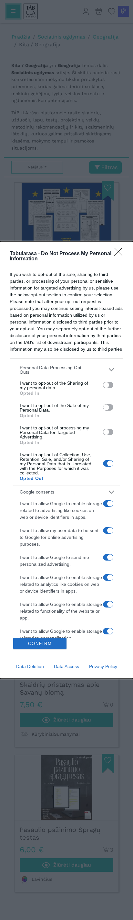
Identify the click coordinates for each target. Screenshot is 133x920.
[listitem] (66, 369)
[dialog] (66, 460)
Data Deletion (30, 666)
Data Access (66, 666)
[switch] (108, 385)
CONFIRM (40, 643)
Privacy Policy (103, 666)
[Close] (120, 254)
